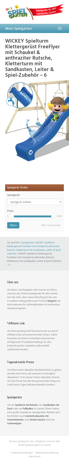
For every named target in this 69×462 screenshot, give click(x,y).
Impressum (34, 456)
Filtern (13, 225)
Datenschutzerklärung (47, 452)
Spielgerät (13, 195)
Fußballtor (28, 408)
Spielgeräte (27, 242)
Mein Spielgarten (18, 28)
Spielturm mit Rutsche (26, 404)
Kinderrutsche (37, 419)
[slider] (12, 216)
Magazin (52, 300)
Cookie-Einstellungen (21, 452)
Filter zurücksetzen (51, 225)
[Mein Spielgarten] (34, 12)
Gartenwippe (14, 423)
